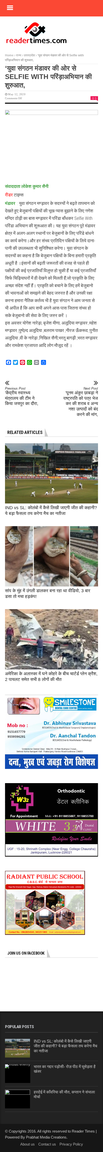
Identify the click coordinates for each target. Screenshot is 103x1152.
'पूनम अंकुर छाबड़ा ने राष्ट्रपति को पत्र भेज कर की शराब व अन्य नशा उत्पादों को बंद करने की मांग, (80, 402)
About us (27, 1144)
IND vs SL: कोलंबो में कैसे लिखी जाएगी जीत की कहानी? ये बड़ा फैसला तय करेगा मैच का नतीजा (65, 1046)
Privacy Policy (71, 1144)
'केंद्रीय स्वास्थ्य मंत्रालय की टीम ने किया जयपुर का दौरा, (21, 396)
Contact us (47, 1144)
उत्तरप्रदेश (29, 55)
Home (9, 55)
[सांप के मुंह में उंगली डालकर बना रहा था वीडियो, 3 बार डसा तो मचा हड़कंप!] (51, 556)
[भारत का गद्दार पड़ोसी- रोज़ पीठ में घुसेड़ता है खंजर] (17, 1073)
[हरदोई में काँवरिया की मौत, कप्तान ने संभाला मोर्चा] (17, 1099)
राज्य (18, 55)
